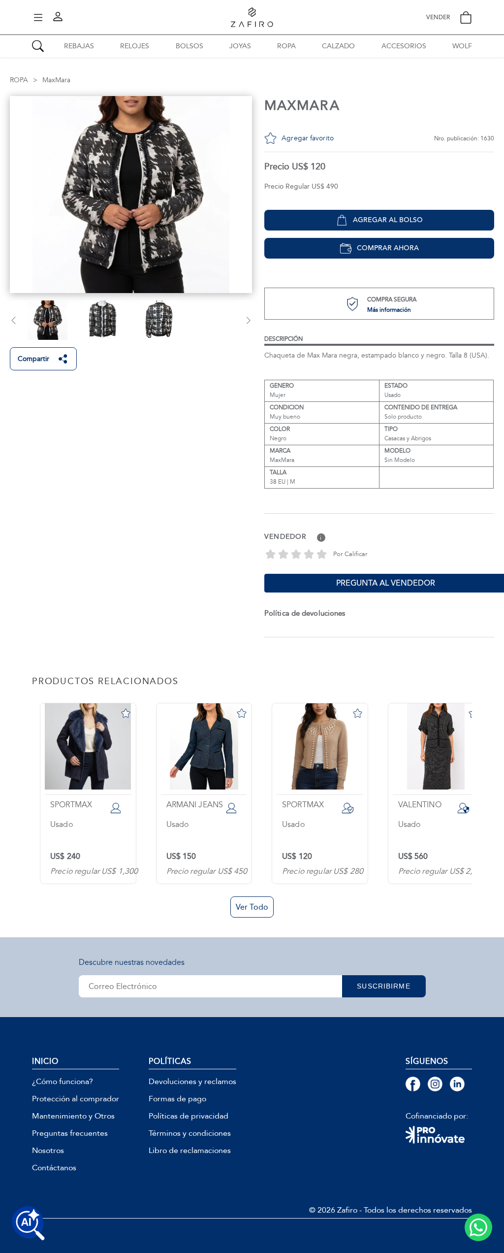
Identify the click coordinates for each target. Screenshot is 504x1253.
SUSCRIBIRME (383, 986)
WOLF (462, 46)
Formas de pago (177, 1099)
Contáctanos (54, 1168)
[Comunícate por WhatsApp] (478, 1227)
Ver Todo (252, 907)
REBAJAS (79, 46)
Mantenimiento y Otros (73, 1116)
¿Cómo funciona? (62, 1082)
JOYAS (240, 46)
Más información (389, 310)
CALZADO (338, 46)
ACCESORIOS (403, 46)
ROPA (286, 46)
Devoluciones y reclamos (192, 1082)
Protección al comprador (75, 1099)
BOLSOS (189, 46)
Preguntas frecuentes (70, 1133)
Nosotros (48, 1150)
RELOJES (134, 46)
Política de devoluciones (304, 613)
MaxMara (56, 80)
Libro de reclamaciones (190, 1150)
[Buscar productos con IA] (28, 1223)
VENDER (438, 17)
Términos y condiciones (190, 1133)
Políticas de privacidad (188, 1116)
